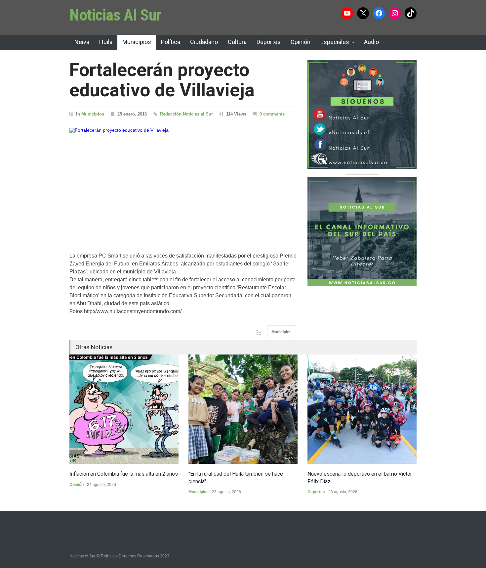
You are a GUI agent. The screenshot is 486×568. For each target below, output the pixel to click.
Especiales (334, 41)
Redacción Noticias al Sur (186, 114)
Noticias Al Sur (115, 15)
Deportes (269, 41)
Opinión (300, 41)
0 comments (272, 114)
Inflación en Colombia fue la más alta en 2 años (123, 474)
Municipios (136, 41)
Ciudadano (204, 41)
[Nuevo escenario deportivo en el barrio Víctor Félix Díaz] (362, 409)
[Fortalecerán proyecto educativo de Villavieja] (183, 181)
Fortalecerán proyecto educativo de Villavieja (162, 80)
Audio (371, 41)
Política (170, 41)
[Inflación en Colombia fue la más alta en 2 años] (124, 409)
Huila (105, 41)
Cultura (237, 41)
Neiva (81, 41)
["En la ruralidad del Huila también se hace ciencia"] (243, 409)
